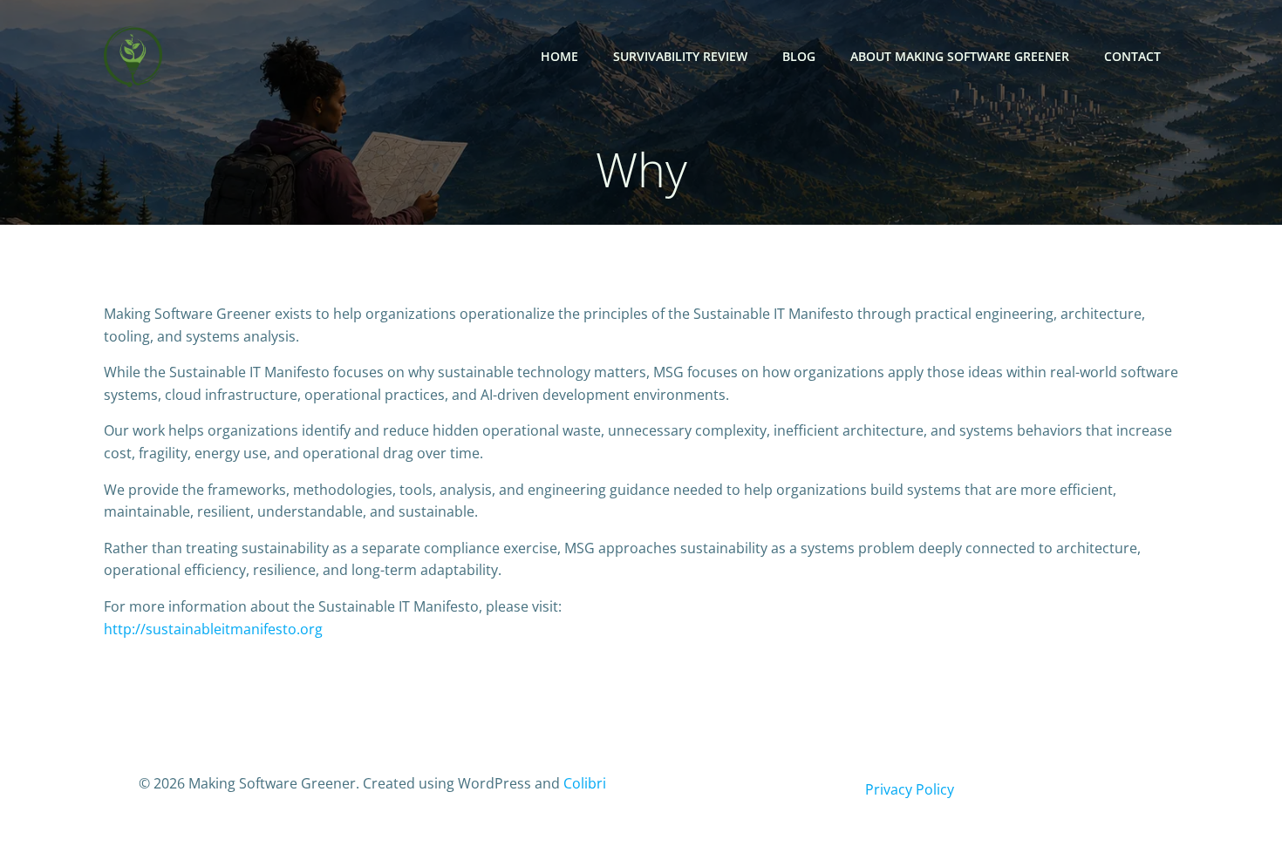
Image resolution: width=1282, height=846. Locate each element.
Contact (1132, 56)
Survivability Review (680, 56)
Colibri (584, 783)
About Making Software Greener (959, 56)
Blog (798, 56)
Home (559, 56)
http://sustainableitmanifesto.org (213, 629)
